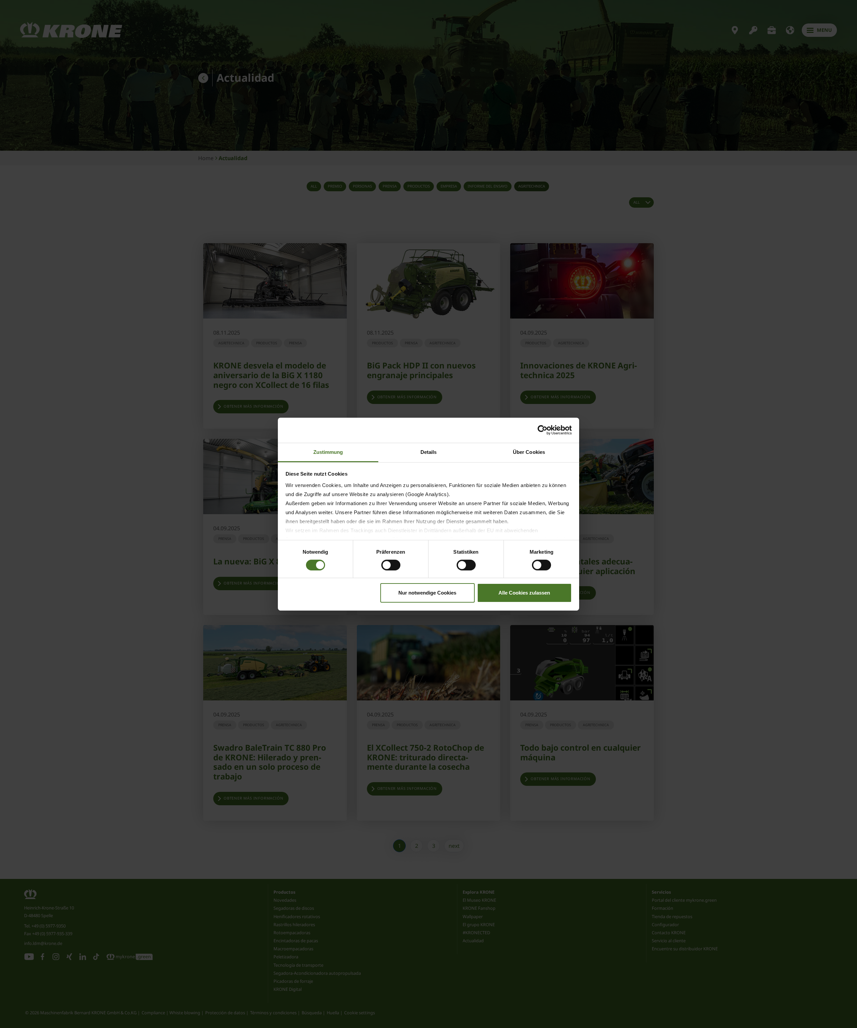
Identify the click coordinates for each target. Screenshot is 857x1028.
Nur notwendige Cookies (427, 593)
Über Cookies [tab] (529, 452)
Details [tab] (428, 452)
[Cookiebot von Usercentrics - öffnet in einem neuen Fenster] (542, 430)
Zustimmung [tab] (328, 452)
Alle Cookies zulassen (524, 593)
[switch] (390, 565)
